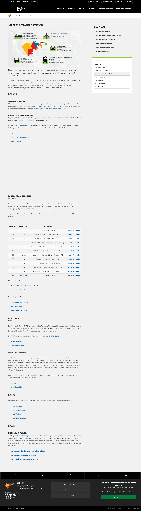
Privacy (5, 508)
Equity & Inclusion (101, 90)
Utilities (98, 64)
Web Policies (20, 508)
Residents (71, 9)
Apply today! (118, 497)
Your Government (106, 9)
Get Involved (99, 86)
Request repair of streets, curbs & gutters (108, 35)
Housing (98, 61)
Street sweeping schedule (104, 43)
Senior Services (100, 83)
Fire (19, 1)
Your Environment (123, 9)
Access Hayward (70, 490)
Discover (60, 9)
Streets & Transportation (33, 16)
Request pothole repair (103, 31)
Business (82, 9)
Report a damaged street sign (105, 47)
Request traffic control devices (105, 39)
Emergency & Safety (101, 67)
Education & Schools (102, 70)
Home (10, 15)
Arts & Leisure (100, 77)
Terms (12, 508)
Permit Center (70, 495)
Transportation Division (103, 51)
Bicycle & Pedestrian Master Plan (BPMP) (52, 109)
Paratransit (99, 80)
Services (92, 9)
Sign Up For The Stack (70, 484)
